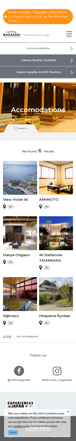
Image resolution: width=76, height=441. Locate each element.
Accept (13, 432)
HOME (7, 336)
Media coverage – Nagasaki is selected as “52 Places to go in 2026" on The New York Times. (37, 16)
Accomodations (27, 336)
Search (22, 128)
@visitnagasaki (18, 380)
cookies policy (22, 426)
